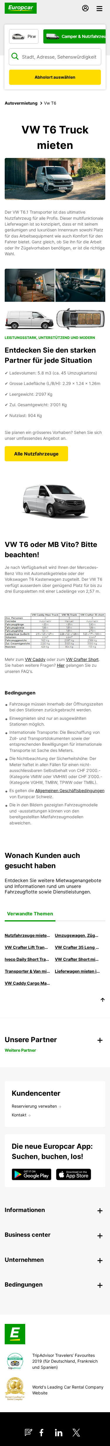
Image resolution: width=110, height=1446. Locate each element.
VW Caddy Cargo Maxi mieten (27, 983)
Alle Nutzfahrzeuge (36, 454)
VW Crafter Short (82, 659)
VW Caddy (35, 659)
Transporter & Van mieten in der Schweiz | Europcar (27, 971)
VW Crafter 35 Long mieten (77, 947)
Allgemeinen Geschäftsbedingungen (69, 790)
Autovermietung (21, 103)
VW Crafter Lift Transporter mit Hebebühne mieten (27, 947)
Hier (61, 665)
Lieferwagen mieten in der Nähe (77, 971)
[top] (102, 1001)
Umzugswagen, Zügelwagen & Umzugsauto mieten (77, 935)
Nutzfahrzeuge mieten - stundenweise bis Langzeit (27, 935)
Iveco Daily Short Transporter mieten (27, 959)
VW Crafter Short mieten (77, 959)
